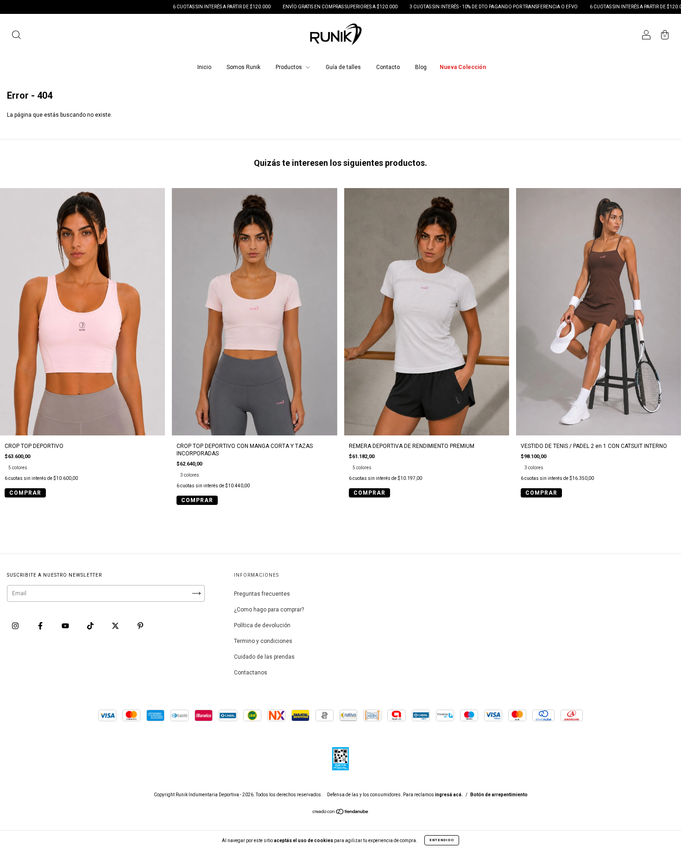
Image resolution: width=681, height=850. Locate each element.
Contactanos (250, 672)
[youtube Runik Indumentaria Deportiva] (66, 626)
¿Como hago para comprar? (269, 609)
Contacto (388, 67)
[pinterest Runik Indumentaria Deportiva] (140, 626)
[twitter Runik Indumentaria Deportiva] (116, 626)
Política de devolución (262, 625)
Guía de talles (343, 67)
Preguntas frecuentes (262, 594)
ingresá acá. (449, 794)
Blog (421, 67)
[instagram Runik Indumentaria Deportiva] (16, 626)
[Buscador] (16, 36)
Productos (289, 67)
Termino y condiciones (263, 641)
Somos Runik (243, 67)
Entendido (441, 840)
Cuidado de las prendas (264, 657)
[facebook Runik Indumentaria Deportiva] (41, 626)
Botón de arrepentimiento (499, 794)
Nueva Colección (463, 67)
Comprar (25, 493)
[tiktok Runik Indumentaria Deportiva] (91, 626)
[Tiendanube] (341, 813)
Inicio (204, 67)
